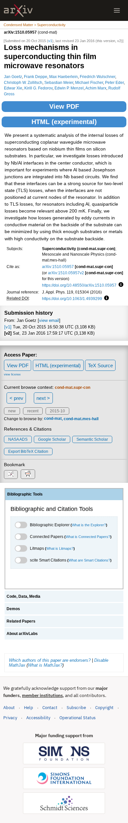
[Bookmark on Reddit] (28, 474)
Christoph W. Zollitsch (23, 82)
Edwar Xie (13, 88)
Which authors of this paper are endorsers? (50, 660)
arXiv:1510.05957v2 (66, 273)
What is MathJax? (45, 665)
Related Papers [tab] (21, 621)
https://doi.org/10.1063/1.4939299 (72, 298)
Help (28, 707)
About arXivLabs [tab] (22, 634)
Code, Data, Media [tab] (23, 596)
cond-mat (53, 419)
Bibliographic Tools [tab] (25, 494)
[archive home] (18, 10)
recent (32, 411)
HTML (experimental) (64, 121)
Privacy (10, 717)
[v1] (7, 326)
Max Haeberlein (63, 76)
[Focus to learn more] (120, 285)
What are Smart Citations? (89, 560)
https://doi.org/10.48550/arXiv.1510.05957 (79, 285)
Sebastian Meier (58, 82)
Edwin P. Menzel (69, 88)
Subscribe (76, 707)
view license (12, 374)
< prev (16, 398)
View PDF (64, 106)
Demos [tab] (13, 609)
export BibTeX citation (28, 451)
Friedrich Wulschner (97, 76)
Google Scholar (52, 439)
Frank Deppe (35, 76)
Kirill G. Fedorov (38, 88)
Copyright (104, 707)
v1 (50, 41)
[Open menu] (117, 10)
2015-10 (57, 411)
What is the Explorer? (89, 525)
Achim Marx (95, 88)
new (12, 411)
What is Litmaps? (60, 548)
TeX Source (100, 365)
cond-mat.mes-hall (81, 419)
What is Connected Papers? (88, 537)
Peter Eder (114, 82)
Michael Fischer (89, 82)
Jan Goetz (13, 76)
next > (43, 398)
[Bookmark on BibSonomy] (11, 474)
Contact (49, 707)
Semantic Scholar (92, 439)
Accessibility (38, 717)
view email (49, 320)
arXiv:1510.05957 (58, 266)
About (9, 707)
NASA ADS (18, 439)
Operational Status (77, 717)
